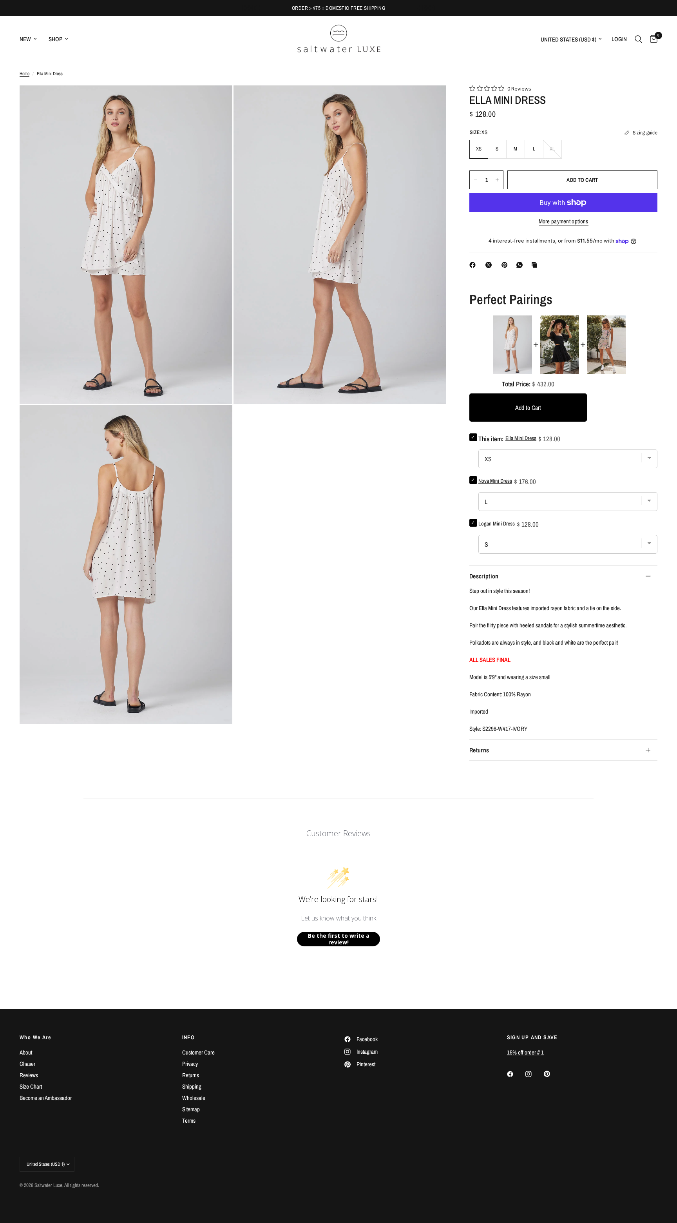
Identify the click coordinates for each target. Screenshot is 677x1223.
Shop (55, 39)
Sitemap (191, 1109)
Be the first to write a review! (338, 939)
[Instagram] (534, 1074)
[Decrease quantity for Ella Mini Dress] (476, 180)
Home (24, 74)
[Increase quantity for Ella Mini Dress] (497, 180)
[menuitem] (31, 39)
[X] (490, 265)
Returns (479, 750)
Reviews (29, 1075)
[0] (651, 39)
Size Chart (31, 1086)
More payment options (563, 221)
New (25, 39)
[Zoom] (215, 101)
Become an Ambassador (46, 1098)
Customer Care (198, 1052)
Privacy (190, 1064)
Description (484, 576)
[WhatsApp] (521, 265)
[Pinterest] (506, 265)
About (26, 1052)
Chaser (27, 1064)
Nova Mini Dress (495, 480)
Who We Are (35, 1037)
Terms (188, 1120)
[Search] (638, 39)
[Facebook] (474, 265)
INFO (188, 1037)
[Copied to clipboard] (536, 265)
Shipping (191, 1086)
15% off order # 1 (525, 1052)
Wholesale (193, 1098)
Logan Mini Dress (496, 523)
